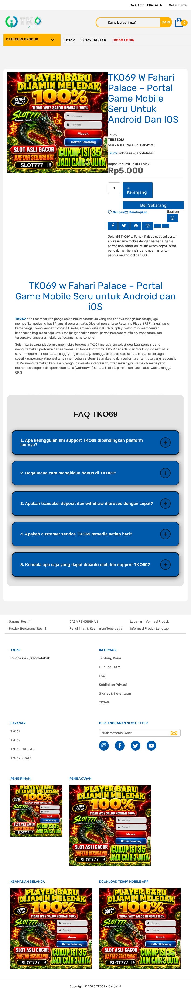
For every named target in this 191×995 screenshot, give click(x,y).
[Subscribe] (174, 733)
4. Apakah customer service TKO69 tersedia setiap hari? (76, 534)
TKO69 (112, 153)
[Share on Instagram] (147, 226)
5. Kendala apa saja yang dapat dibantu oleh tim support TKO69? (85, 564)
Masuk (134, 5)
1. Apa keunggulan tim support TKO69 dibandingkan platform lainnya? (81, 442)
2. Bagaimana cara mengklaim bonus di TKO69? (68, 473)
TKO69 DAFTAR (22, 749)
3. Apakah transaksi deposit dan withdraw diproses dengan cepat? (86, 503)
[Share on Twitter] (124, 226)
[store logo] (24, 21)
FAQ (102, 676)
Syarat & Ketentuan (115, 694)
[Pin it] (135, 226)
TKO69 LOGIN (21, 758)
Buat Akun (154, 5)
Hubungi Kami (110, 667)
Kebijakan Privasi (113, 685)
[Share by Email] (157, 226)
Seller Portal (178, 5)
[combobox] (128, 22)
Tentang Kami (110, 658)
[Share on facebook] (113, 226)
